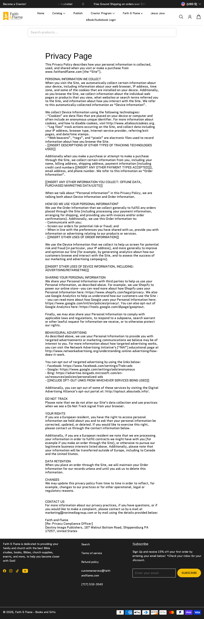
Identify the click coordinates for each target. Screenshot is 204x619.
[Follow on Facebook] (4, 571)
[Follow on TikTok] (17, 571)
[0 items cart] (198, 16)
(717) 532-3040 (92, 584)
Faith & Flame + (133, 13)
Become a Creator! (14, 4)
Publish (78, 13)
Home (40, 13)
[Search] (181, 16)
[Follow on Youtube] (25, 571)
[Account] (189, 16)
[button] (58, 13)
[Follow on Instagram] (10, 571)
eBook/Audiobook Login (101, 20)
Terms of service (91, 553)
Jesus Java (158, 13)
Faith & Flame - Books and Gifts (35, 612)
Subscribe (189, 573)
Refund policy (90, 562)
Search (85, 544)
